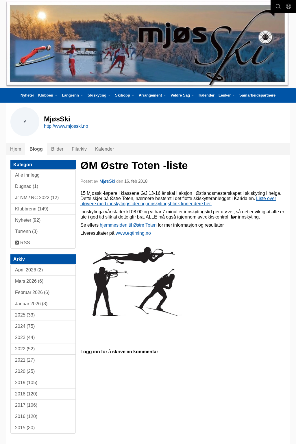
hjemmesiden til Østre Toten (128, 225)
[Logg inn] (288, 6)
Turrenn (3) (26, 231)
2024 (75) (25, 326)
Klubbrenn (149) (31, 208)
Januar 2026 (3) (31, 303)
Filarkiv (79, 149)
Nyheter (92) (27, 220)
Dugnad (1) (26, 186)
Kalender (206, 95)
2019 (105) (26, 382)
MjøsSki (107, 181)
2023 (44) (25, 337)
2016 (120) (26, 416)
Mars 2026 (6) (29, 281)
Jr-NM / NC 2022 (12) (37, 197)
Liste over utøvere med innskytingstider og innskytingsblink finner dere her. (178, 201)
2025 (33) (25, 314)
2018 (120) (26, 393)
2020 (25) (25, 371)
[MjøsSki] (148, 44)
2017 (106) (26, 405)
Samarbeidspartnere (257, 95)
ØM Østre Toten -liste (134, 165)
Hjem (15, 149)
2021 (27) (25, 360)
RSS (24, 242)
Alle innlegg (27, 175)
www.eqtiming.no (133, 233)
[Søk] (278, 6)
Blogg (36, 149)
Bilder (57, 149)
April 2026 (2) (29, 269)
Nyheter (27, 95)
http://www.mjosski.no (66, 126)
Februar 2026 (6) (32, 292)
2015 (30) (25, 427)
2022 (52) (25, 348)
